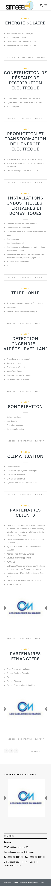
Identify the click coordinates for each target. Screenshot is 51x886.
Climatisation (25, 456)
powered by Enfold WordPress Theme (32, 882)
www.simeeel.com (13, 865)
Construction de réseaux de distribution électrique (25, 80)
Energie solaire (25, 22)
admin (42, 57)
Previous (4, 608)
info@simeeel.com (19, 861)
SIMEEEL (25, 18)
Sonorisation (25, 406)
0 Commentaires (25, 57)
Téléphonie (25, 292)
